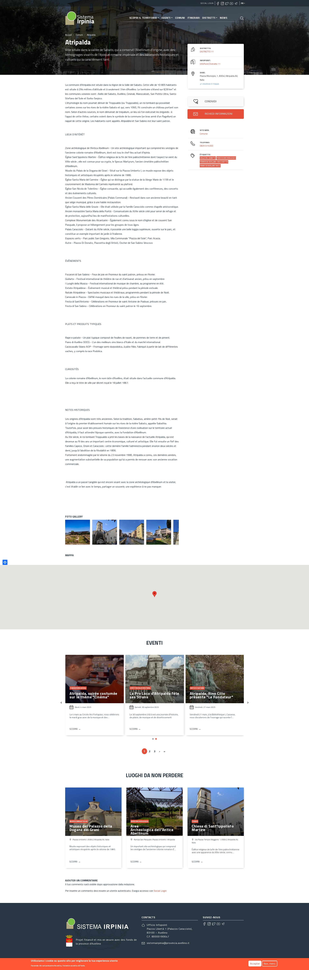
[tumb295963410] (104, 532)
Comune (204, 133)
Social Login (207, 3)
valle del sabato (207, 158)
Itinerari (193, 18)
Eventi (166, 18)
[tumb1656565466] (77, 532)
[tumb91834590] (131, 532)
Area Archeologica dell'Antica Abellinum (152, 829)
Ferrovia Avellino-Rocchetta (214, 162)
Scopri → (75, 729)
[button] (153, 739)
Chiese (195, 821)
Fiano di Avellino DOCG (210, 165)
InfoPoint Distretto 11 (210, 63)
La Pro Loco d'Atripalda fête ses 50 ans (154, 695)
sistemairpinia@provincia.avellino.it (168, 943)
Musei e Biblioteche (79, 821)
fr (242, 3)
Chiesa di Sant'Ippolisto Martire (213, 827)
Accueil (68, 34)
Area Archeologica (139, 821)
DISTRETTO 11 (207, 51)
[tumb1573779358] (158, 532)
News (223, 18)
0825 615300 (206, 145)
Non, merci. (270, 963)
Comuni (180, 18)
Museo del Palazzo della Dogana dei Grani (90, 827)
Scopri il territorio (143, 18)
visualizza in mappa (210, 83)
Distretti (208, 18)
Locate (5, 562)
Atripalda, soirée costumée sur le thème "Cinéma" (93, 695)
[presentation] (61, 702)
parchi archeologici (226, 158)
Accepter (255, 963)
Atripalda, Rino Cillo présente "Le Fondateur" (211, 695)
